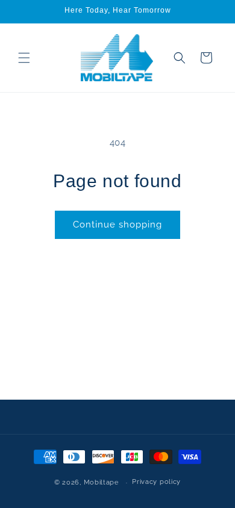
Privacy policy (156, 482)
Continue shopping (117, 224)
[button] (24, 58)
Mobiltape (101, 482)
